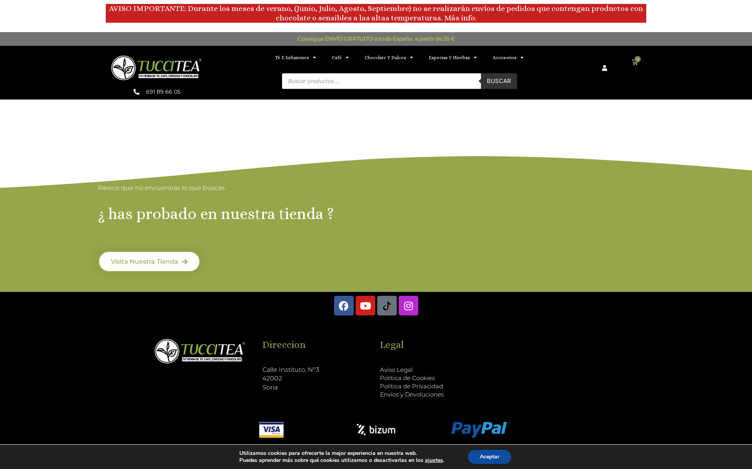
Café (337, 57)
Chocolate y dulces (385, 57)
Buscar (499, 81)
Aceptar (489, 456)
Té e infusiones (292, 57)
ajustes (434, 460)
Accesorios (505, 57)
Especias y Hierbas (449, 57)
